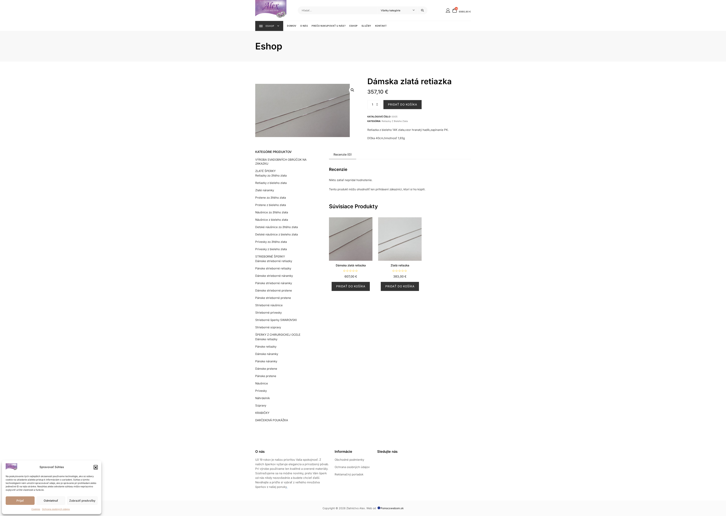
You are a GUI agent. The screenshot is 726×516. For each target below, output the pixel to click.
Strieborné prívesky (268, 312)
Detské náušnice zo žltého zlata (276, 227)
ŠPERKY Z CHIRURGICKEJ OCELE (277, 334)
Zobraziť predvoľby (82, 500)
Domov (291, 25)
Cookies (35, 509)
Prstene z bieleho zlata (270, 205)
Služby (366, 25)
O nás (304, 25)
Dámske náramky (266, 354)
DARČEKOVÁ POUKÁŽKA (271, 420)
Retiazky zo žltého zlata (271, 175)
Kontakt (381, 25)
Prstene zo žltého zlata (270, 197)
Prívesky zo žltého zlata (271, 242)
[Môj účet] (448, 10)
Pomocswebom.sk (392, 508)
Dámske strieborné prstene (273, 290)
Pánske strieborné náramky (273, 283)
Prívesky (261, 391)
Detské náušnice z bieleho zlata (276, 234)
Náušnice (261, 383)
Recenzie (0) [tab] (343, 154)
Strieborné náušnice (269, 305)
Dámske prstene (266, 368)
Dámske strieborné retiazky (273, 261)
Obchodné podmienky (349, 459)
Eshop (353, 25)
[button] (96, 467)
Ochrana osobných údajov (56, 509)
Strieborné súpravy (268, 327)
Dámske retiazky (266, 339)
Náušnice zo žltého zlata (271, 212)
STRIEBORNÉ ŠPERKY (270, 256)
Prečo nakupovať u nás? (329, 25)
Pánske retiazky (265, 346)
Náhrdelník (262, 398)
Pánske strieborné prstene (273, 298)
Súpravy (260, 405)
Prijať (20, 500)
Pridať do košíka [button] (350, 286)
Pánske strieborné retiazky (273, 268)
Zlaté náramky (264, 190)
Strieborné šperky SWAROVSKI (276, 320)
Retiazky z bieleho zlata (395, 121)
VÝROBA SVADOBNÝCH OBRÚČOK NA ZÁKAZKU (280, 161)
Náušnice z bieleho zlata (271, 219)
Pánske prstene (265, 376)
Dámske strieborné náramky (274, 276)
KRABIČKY (262, 413)
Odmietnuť (51, 500)
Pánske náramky (266, 361)
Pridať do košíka (402, 104)
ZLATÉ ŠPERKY (265, 171)
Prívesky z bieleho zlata (271, 249)
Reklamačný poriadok (349, 474)
